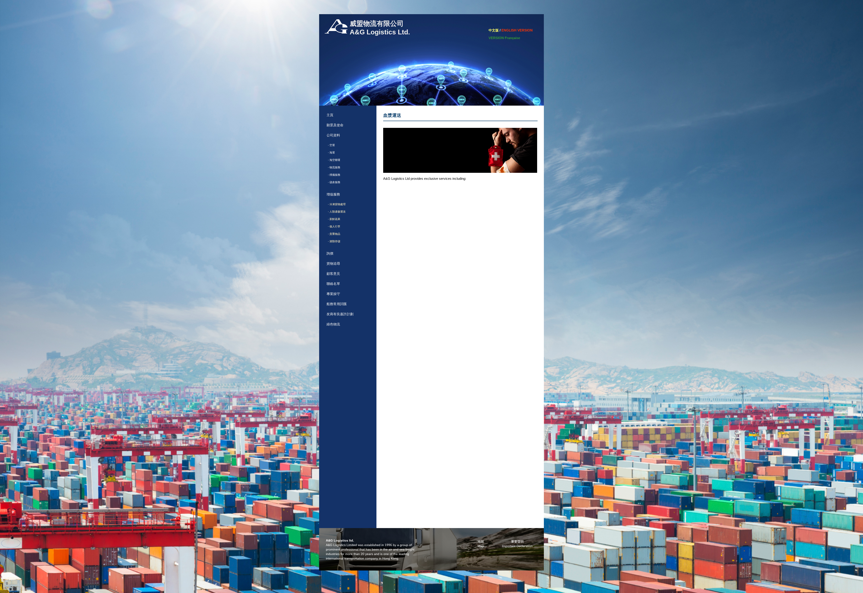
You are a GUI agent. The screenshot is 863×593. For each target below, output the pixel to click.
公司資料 (333, 135)
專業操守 (333, 294)
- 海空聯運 (333, 160)
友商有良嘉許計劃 (340, 314)
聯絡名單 (333, 284)
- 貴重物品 (333, 233)
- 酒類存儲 (333, 241)
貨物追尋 (333, 263)
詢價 (330, 253)
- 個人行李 (333, 226)
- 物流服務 (333, 167)
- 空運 (331, 145)
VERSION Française (504, 38)
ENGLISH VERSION (517, 30)
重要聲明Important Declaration (517, 544)
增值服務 (333, 194)
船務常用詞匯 (337, 304)
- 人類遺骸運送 (336, 211)
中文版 (494, 30)
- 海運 (331, 152)
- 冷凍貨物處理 (336, 204)
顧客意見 (333, 273)
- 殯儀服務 (333, 174)
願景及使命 (335, 125)
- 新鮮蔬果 (333, 219)
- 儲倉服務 (333, 182)
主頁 (330, 115)
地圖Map (481, 544)
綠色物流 (333, 324)
